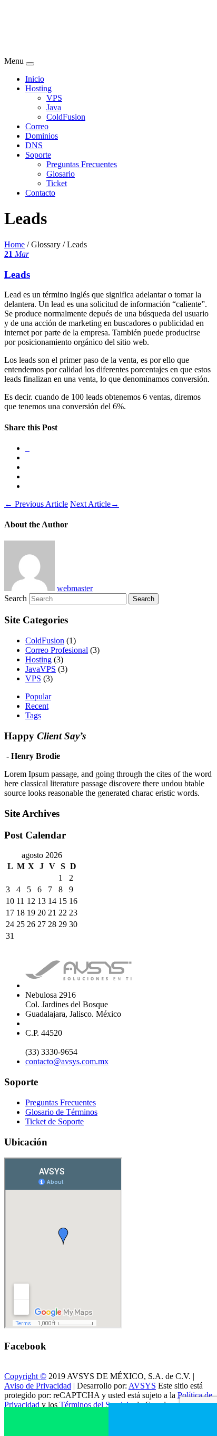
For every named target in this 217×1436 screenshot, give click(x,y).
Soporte (38, 154)
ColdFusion (65, 116)
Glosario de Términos (61, 1111)
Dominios (41, 135)
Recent (36, 705)
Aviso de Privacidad (37, 1385)
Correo (36, 126)
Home (14, 244)
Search (15, 598)
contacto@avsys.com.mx (66, 1061)
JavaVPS (40, 668)
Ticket (56, 183)
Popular (38, 696)
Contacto (40, 192)
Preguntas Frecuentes (81, 164)
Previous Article (36, 503)
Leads (17, 274)
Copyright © (25, 1376)
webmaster (75, 588)
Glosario (60, 173)
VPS (54, 97)
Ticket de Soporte (54, 1121)
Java (53, 107)
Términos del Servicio (96, 1404)
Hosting (38, 88)
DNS (34, 145)
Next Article (94, 503)
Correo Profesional (56, 649)
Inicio (34, 78)
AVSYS (142, 1385)
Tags (33, 715)
